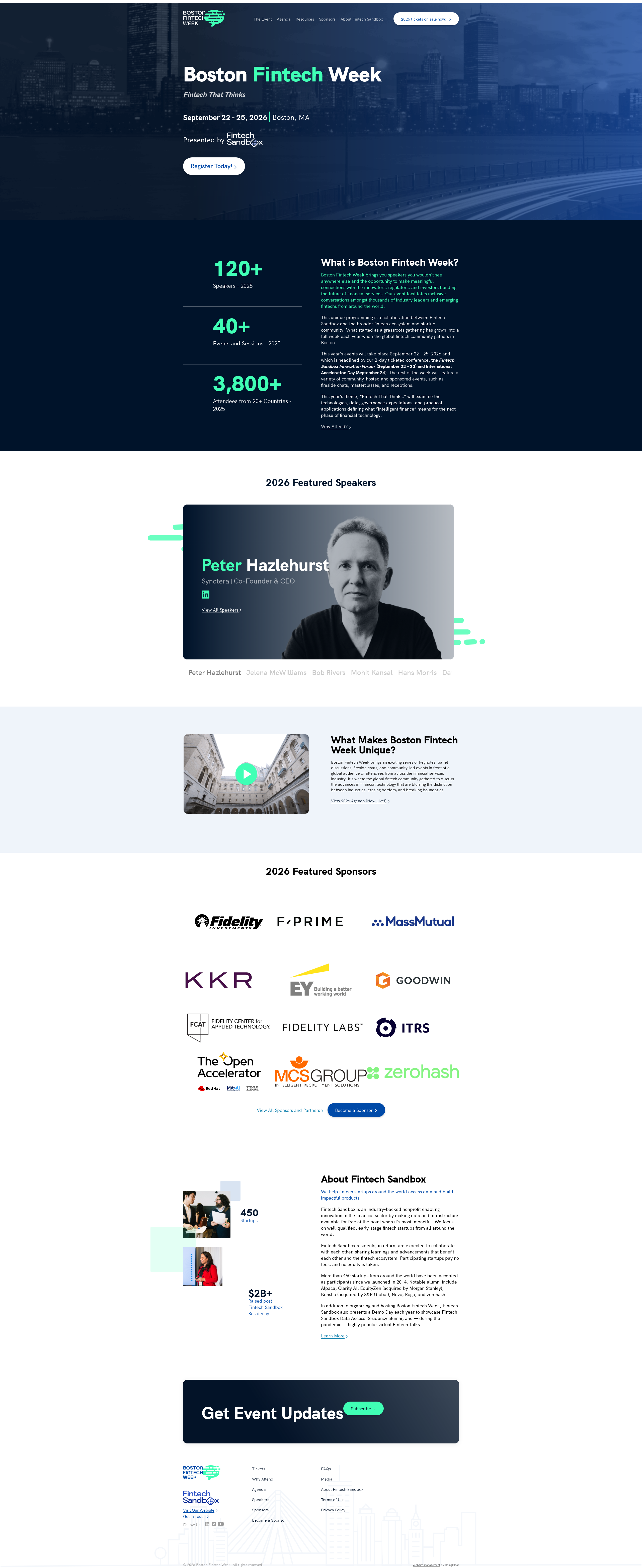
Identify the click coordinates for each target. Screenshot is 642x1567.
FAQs (326, 1468)
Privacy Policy (333, 1509)
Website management (426, 1565)
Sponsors (327, 19)
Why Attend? (334, 426)
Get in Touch (194, 1516)
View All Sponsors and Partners (288, 1110)
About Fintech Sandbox (362, 19)
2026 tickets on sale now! (423, 19)
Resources (305, 19)
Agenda (284, 19)
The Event (263, 19)
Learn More (333, 1335)
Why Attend (262, 1479)
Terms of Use (333, 1499)
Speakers (260, 1499)
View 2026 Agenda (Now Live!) (358, 800)
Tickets (258, 1468)
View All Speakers (220, 610)
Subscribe (361, 1408)
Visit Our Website (198, 1510)
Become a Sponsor (354, 1110)
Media (327, 1479)
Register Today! (211, 165)
